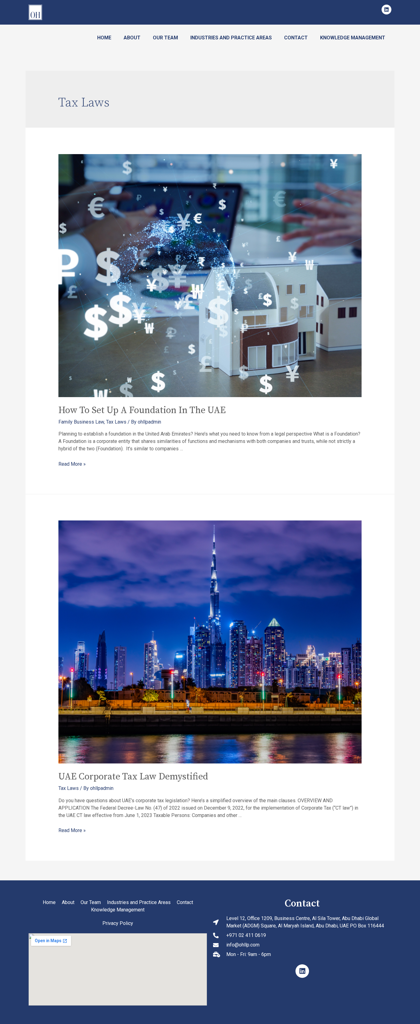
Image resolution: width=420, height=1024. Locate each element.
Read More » (72, 464)
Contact (296, 38)
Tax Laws (116, 422)
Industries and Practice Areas (231, 38)
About (132, 38)
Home (104, 38)
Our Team (165, 38)
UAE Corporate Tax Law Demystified (133, 777)
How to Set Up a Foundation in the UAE (142, 410)
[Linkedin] (386, 9)
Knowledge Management (352, 38)
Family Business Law (81, 422)
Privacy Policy (117, 923)
